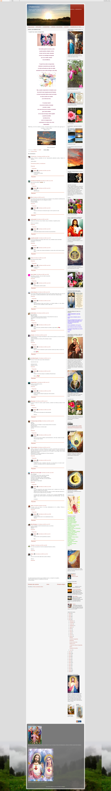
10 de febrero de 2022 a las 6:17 (41, 401)
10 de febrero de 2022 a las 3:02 (44, 300)
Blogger (63, 786)
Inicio (48, 584)
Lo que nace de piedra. (76, 589)
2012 (70, 665)
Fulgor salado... (75, 596)
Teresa (32, 257)
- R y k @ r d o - (34, 156)
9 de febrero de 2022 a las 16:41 (44, 188)
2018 (70, 656)
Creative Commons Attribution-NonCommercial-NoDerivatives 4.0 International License (75, 426)
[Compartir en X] (46, 149)
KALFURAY (66, 26)
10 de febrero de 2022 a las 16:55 (47, 472)
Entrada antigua (61, 584)
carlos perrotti (33, 219)
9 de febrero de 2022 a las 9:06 (42, 219)
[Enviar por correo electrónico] (44, 149)
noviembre (72, 622)
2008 (70, 671)
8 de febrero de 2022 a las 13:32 (47, 180)
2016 (70, 659)
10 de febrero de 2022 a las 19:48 (44, 514)
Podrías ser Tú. (72, 643)
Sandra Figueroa (34, 292)
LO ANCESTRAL (46, 26)
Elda (32, 197)
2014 (70, 662)
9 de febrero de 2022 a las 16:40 (44, 170)
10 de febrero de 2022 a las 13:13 (44, 447)
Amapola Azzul (34, 382)
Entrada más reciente (33, 584)
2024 (70, 616)
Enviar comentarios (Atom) (38, 586)
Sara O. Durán (33, 274)
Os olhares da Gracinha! (35, 180)
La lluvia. (74, 604)
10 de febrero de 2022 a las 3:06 (44, 371)
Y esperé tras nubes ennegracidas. (76, 645)
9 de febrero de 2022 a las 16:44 (44, 247)
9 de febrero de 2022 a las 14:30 (40, 257)
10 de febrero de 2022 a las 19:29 (44, 409)
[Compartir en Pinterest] (48, 149)
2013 (70, 664)
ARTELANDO (38, 26)
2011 (70, 667)
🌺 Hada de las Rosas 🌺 (36, 472)
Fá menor (33, 545)
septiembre (72, 625)
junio (71, 630)
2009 (70, 670)
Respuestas (34, 168)
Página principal (31, 26)
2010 (70, 668)
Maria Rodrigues (34, 524)
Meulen (35, 170)
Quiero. (71, 646)
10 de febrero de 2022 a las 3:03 (44, 324)
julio (71, 628)
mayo (71, 631)
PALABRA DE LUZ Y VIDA (76, 26)
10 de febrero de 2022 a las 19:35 (44, 486)
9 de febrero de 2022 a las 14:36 (43, 274)
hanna (32, 505)
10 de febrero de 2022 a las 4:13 (43, 382)
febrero (71, 636)
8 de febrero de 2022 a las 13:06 (43, 156)
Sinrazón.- (71, 637)
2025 (70, 615)
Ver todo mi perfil (75, 576)
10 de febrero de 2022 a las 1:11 (45, 358)
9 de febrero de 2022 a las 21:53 (44, 292)
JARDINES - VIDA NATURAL (56, 26)
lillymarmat (33, 401)
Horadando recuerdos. (74, 648)
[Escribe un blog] (45, 149)
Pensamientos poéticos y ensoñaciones (38, 163)
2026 (70, 613)
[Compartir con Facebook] (47, 149)
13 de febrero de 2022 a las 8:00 (41, 545)
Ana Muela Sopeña (34, 358)
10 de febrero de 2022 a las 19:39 (40, 505)
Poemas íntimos (34, 151)
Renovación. (74, 583)
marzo (71, 634)
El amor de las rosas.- (74, 642)
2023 (70, 618)
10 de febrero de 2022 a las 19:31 (44, 460)
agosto (71, 627)
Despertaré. (72, 640)
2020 (70, 653)
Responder (33, 166)
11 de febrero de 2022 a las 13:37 (44, 524)
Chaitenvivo (34, 7)
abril (71, 633)
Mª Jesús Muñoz (34, 447)
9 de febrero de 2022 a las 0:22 (39, 197)
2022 (70, 619)
